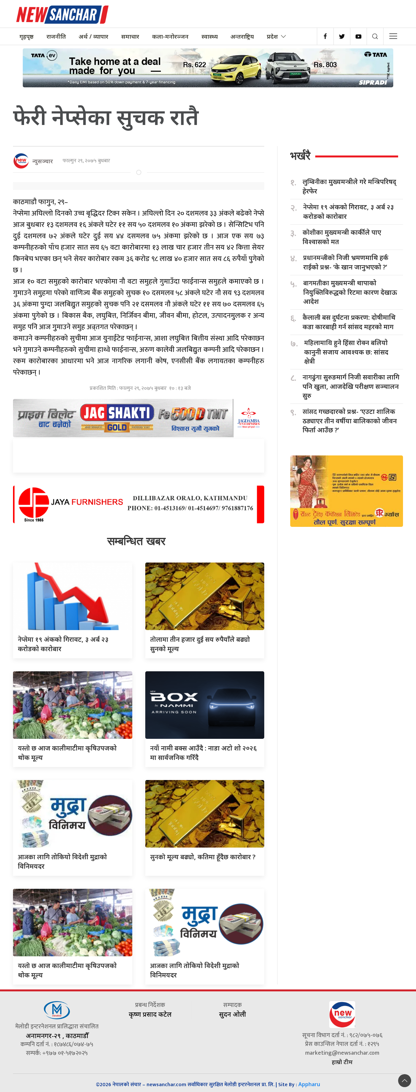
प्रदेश (272, 36)
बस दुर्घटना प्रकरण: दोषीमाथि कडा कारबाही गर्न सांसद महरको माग (349, 322)
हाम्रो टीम (342, 1062)
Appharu (309, 1084)
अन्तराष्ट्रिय (242, 36)
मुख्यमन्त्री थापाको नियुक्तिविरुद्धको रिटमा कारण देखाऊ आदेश (350, 292)
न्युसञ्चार (42, 161)
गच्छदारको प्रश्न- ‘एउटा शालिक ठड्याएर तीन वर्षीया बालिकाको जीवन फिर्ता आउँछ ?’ (350, 420)
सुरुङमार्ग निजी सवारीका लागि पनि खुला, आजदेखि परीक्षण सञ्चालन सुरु (351, 386)
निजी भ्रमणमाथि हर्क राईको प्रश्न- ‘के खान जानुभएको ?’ (345, 262)
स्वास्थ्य (210, 36)
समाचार (130, 36)
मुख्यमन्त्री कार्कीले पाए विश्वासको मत (342, 237)
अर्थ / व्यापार (93, 36)
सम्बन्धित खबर (136, 541)
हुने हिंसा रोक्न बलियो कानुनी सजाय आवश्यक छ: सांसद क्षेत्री (346, 352)
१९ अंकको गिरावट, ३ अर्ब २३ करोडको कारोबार (348, 212)
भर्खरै (300, 155)
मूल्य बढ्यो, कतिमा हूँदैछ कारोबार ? (202, 856)
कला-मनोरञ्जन (170, 36)
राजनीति (56, 36)
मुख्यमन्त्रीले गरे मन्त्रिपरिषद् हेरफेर (349, 186)
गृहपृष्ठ (26, 36)
